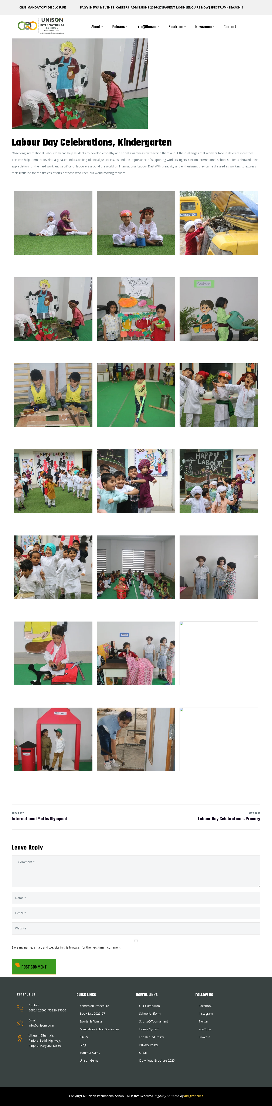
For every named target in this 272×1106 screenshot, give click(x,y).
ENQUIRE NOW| (198, 7)
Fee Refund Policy (151, 1037)
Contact (230, 27)
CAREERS (122, 7)
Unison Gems (89, 1060)
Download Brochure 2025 (157, 1060)
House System (149, 1029)
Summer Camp (90, 1053)
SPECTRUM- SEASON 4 (226, 7)
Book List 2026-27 (92, 1013)
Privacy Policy (148, 1045)
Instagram (206, 1013)
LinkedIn (204, 1037)
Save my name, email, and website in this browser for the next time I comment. (66, 947)
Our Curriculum (149, 1006)
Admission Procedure (94, 1006)
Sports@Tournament (153, 1021)
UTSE (143, 1053)
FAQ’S (84, 1037)
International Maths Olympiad (39, 817)
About (96, 27)
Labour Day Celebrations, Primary (229, 817)
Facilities (176, 27)
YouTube (205, 1029)
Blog (83, 1045)
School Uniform (150, 1013)
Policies (118, 27)
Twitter (203, 1021)
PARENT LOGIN (174, 7)
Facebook (205, 1006)
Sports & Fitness (91, 1021)
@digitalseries (193, 1096)
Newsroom (203, 27)
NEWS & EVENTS (102, 7)
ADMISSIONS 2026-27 (146, 7)
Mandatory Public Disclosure (99, 1029)
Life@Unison (147, 27)
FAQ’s (84, 7)
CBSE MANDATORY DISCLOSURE (42, 7)
